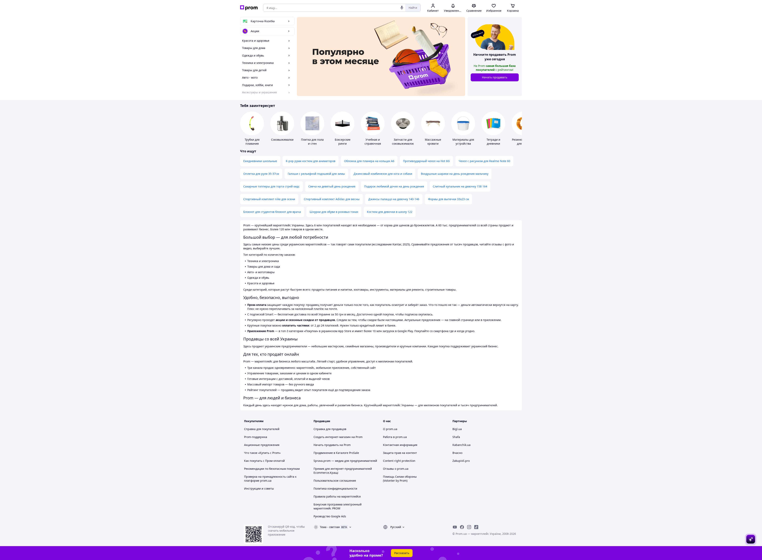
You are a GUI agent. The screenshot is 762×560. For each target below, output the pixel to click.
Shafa (456, 437)
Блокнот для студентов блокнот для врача (272, 212)
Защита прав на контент (400, 453)
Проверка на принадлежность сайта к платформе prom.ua (270, 478)
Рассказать (401, 553)
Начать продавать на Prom (332, 445)
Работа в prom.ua (395, 437)
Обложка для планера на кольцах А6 (369, 161)
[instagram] (469, 527)
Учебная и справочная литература (373, 143)
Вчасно (457, 453)
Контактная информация (400, 445)
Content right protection (399, 461)
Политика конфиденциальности (335, 488)
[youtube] (454, 527)
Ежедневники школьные (260, 161)
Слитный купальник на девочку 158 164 (460, 186)
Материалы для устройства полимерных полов (463, 145)
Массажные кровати (433, 141)
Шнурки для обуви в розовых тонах (334, 212)
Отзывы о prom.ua (395, 469)
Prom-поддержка (255, 437)
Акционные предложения (261, 445)
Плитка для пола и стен (312, 141)
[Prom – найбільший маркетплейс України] (249, 7)
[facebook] (462, 527)
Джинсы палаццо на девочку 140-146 (393, 199)
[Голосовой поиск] (401, 8)
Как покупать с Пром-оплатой (264, 461)
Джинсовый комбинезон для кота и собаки (383, 174)
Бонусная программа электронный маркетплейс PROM (338, 506)
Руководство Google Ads (330, 516)
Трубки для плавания (252, 141)
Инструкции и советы (259, 488)
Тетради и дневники (493, 141)
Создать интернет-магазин (332, 437)
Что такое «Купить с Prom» (262, 453)
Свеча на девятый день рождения (331, 186)
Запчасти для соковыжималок (403, 141)
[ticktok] (476, 527)
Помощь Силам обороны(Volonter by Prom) (400, 478)
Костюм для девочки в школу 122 (389, 212)
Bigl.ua (457, 429)
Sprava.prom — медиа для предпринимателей (345, 461)
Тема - (330, 527)
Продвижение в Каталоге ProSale (336, 453)
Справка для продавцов (330, 429)
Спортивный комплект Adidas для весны (332, 199)
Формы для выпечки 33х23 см (448, 199)
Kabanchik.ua (461, 445)
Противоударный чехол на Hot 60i (426, 161)
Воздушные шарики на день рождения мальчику (454, 174)
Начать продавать (494, 77)
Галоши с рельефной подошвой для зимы (316, 174)
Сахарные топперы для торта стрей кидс (271, 186)
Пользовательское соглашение (335, 480)
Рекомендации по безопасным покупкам (272, 469)
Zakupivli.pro (461, 461)
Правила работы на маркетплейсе (337, 496)
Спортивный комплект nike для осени (269, 199)
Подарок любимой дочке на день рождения (394, 186)
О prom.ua (390, 429)
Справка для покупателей (261, 429)
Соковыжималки (282, 139)
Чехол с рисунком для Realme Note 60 (484, 161)
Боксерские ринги (342, 141)
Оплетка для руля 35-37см (261, 174)
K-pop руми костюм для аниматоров (310, 161)
